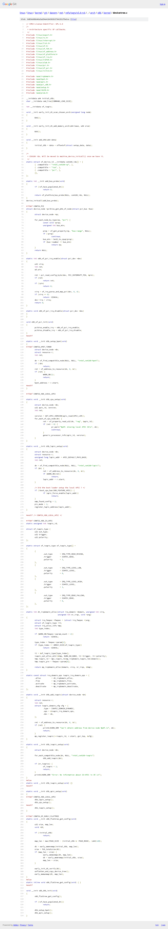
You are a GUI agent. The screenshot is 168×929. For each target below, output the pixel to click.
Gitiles (15, 925)
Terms (30, 925)
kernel (38, 12)
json (163, 925)
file (73, 19)
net (61, 12)
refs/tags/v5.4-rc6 (75, 12)
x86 (99, 12)
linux (22, 12)
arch (92, 12)
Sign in (162, 4)
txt (157, 925)
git (45, 12)
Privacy (23, 925)
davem (53, 12)
